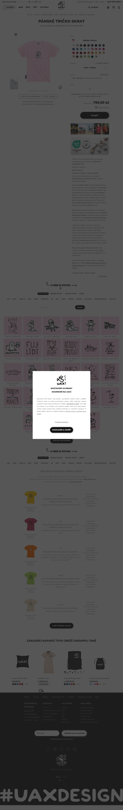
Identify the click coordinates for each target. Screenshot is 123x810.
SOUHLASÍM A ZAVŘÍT (61, 430)
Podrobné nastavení (61, 422)
